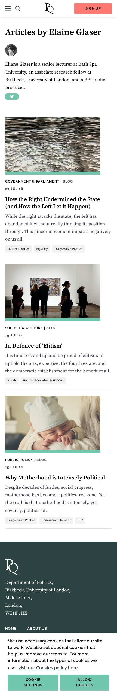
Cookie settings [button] (33, 682)
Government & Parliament (32, 181)
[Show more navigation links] (8, 8)
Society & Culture (24, 328)
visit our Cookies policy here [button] (48, 667)
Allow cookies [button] (84, 682)
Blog (68, 181)
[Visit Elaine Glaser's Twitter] (12, 96)
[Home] (49, 8)
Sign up (93, 8)
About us (37, 628)
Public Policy (19, 460)
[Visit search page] (17, 8)
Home (11, 628)
